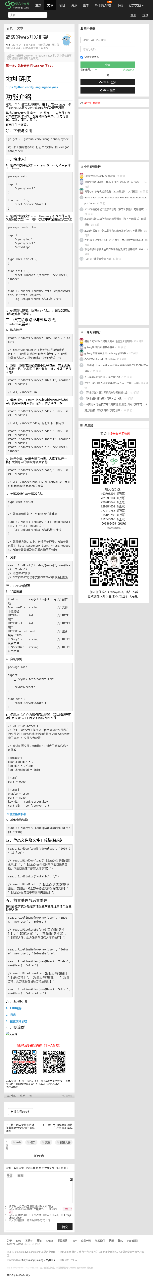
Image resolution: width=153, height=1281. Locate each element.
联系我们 (100, 1240)
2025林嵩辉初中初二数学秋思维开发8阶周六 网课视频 (113, 230)
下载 (120, 5)
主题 (38, 5)
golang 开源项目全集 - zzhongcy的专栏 (105, 353)
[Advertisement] (108, 134)
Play (74, 1240)
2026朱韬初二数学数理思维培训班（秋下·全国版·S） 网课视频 (115, 221)
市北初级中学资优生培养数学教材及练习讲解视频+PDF (113, 249)
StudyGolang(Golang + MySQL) (38, 1259)
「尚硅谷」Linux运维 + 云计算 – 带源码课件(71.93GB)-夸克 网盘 (116, 368)
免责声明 (86, 1240)
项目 (62, 5)
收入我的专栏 (21, 1111)
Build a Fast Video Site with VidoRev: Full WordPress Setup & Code (115, 200)
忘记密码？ (129, 69)
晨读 (39, 1240)
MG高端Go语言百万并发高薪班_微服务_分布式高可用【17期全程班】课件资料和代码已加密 (115, 407)
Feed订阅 (132, 1240)
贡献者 (28, 1240)
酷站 (120, 1240)
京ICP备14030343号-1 (19, 1275)
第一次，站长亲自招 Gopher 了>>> (29, 65)
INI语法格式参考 (16, 814)
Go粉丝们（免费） (127, 596)
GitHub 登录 (109, 82)
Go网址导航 (103, 5)
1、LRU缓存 (14, 1008)
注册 (133, 15)
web (18, 1142)
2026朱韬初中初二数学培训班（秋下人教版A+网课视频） (115, 209)
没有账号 (61, 1168)
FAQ (18, 1240)
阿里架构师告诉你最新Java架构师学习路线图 (20, 1128)
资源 (74, 5)
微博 (22, 1095)
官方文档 (135, 5)
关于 (9, 1240)
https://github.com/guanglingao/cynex (32, 87)
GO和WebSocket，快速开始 (99, 176)
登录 (145, 15)
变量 (47, 1142)
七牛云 (73, 1259)
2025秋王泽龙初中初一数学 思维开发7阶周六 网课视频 (113, 240)
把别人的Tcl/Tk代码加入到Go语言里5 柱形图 (108, 341)
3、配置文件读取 (16, 1021)
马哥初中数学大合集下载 (97, 258)
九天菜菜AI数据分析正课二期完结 (102, 377)
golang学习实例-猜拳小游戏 (99, 347)
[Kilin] (66, 39)
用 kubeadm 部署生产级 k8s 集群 (63, 1126)
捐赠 (111, 1240)
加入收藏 (11, 1095)
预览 (20, 1175)
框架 (32, 1142)
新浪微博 (62, 1240)
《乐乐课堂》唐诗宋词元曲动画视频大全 (106, 392)
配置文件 (65, 1142)
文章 (50, 5)
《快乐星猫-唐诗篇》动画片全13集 (103, 398)
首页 (10, 28)
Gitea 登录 (108, 90)
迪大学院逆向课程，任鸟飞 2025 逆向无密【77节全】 (113, 181)
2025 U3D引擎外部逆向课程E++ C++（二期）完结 (111, 383)
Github (49, 1240)
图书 (86, 5)
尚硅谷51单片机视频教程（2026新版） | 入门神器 (111, 191)
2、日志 (11, 1015)
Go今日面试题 (92, 103)
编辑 (9, 1175)
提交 (65, 1227)
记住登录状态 (91, 57)
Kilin (8, 44)
